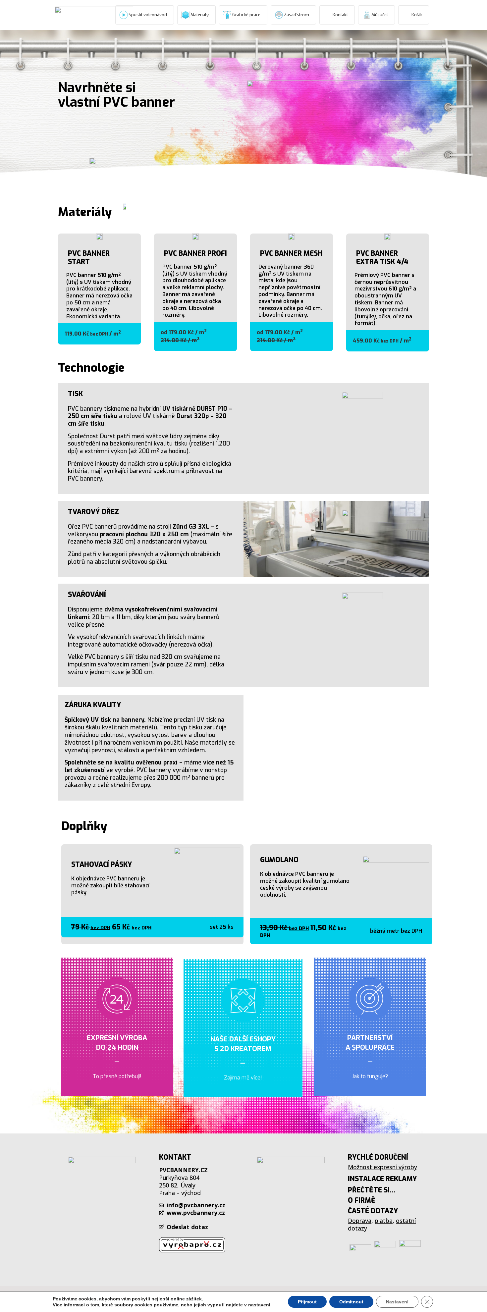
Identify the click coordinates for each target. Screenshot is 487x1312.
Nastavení (397, 1301)
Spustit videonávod (148, 15)
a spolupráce (370, 1047)
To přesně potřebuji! (117, 1076)
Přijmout (307, 1301)
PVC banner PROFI (195, 253)
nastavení (259, 1304)
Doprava (359, 1221)
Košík (416, 15)
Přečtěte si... (372, 1190)
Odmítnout (351, 1301)
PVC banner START (89, 257)
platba (384, 1221)
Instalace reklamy (382, 1178)
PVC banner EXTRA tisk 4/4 (382, 257)
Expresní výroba (117, 1037)
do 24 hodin (117, 1047)
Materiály (199, 15)
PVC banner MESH (291, 253)
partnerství (370, 1037)
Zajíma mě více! (243, 1077)
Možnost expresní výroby (382, 1167)
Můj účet (379, 15)
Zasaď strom (296, 15)
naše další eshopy (243, 1039)
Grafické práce (246, 15)
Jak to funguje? (370, 1076)
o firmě (361, 1200)
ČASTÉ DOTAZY (373, 1211)
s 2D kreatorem (242, 1048)
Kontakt (340, 15)
